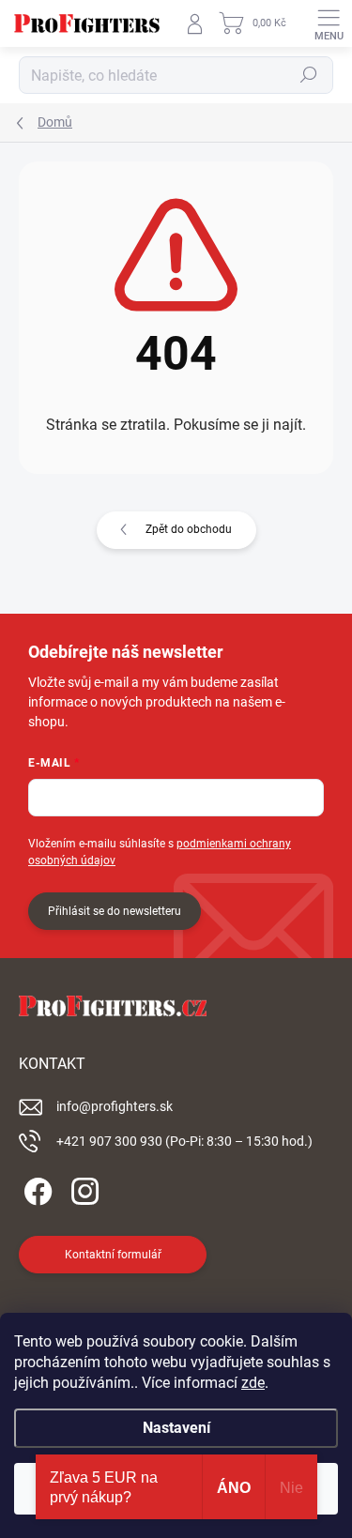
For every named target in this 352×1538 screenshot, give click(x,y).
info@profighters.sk (114, 1106)
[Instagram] (82, 1187)
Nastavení (176, 1428)
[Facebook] (35, 1187)
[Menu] (328, 23)
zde (253, 1383)
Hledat (309, 75)
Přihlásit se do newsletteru (114, 911)
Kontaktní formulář (113, 1254)
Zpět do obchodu (188, 529)
